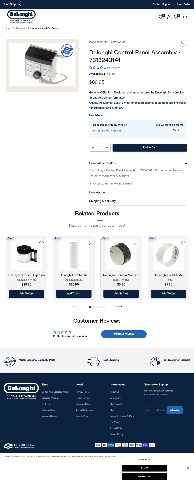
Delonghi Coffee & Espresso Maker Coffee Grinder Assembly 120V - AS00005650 (26, 275)
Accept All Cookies (144, 476)
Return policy (82, 398)
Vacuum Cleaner (50, 416)
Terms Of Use (116, 428)
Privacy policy (83, 392)
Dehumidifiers (48, 410)
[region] (97, 468)
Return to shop (118, 247)
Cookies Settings (144, 459)
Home (7, 28)
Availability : (97, 74)
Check (176, 130)
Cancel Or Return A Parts (122, 416)
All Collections (20, 28)
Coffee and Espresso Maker (55, 392)
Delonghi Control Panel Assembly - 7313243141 (135, 56)
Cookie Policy (83, 416)
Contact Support (162, 4)
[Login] (169, 17)
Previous (75, 306)
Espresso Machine (50, 398)
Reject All (144, 468)
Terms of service (84, 410)
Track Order (183, 4)
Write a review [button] (124, 334)
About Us (114, 392)
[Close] (188, 468)
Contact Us (115, 398)
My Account (116, 404)
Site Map (114, 422)
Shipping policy (84, 404)
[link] (183, 42)
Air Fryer (46, 404)
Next (119, 306)
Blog (112, 410)
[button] (98, 67)
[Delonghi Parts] (22, 17)
